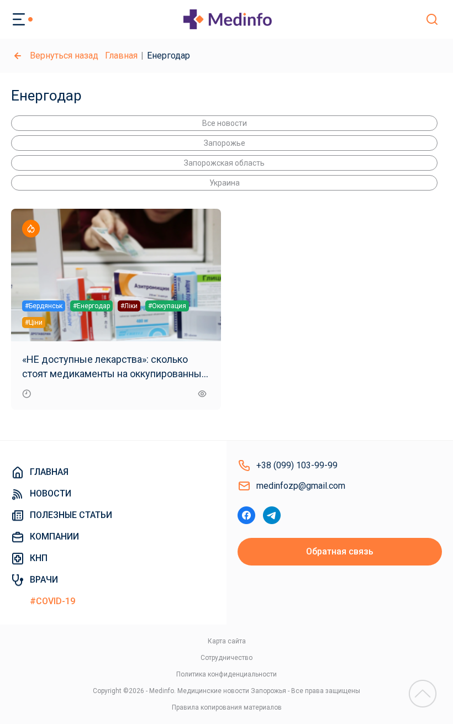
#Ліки (129, 306)
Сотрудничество (226, 658)
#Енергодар (91, 306)
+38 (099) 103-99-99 (297, 465)
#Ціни (34, 322)
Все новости (224, 123)
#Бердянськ (43, 306)
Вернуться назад (64, 55)
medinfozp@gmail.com (300, 485)
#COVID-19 (52, 601)
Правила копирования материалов (227, 707)
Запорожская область (224, 162)
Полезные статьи (71, 515)
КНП (39, 558)
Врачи (44, 579)
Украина (224, 182)
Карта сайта (227, 641)
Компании (54, 536)
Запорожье (224, 143)
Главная (121, 55)
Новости (50, 493)
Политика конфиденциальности (226, 674)
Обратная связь (339, 551)
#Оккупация (167, 306)
